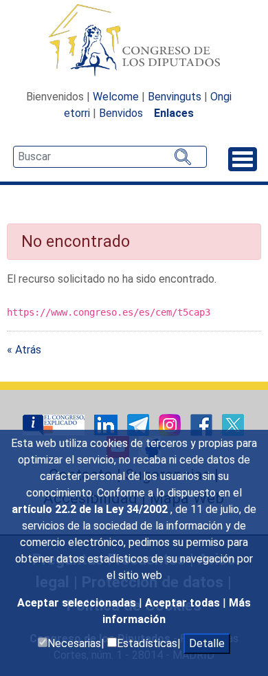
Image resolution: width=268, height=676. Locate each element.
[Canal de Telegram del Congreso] (139, 424)
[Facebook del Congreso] (203, 424)
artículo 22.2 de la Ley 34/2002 (91, 509)
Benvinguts (174, 96)
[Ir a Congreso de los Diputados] (134, 40)
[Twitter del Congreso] (233, 424)
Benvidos (121, 113)
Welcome (116, 96)
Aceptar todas (184, 602)
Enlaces (174, 113)
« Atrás (24, 349)
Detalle (207, 643)
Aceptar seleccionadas (78, 602)
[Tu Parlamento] (55, 424)
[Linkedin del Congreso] (107, 424)
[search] (110, 157)
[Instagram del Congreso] (171, 424)
